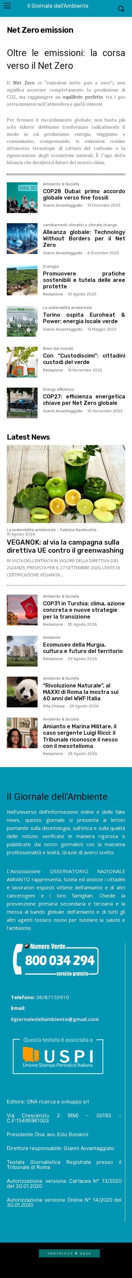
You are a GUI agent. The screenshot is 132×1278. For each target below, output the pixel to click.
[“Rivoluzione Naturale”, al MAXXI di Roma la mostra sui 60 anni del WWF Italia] (22, 692)
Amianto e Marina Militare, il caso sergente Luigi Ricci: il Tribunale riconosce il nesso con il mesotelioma (80, 736)
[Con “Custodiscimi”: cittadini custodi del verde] (22, 362)
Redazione (53, 294)
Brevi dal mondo (58, 349)
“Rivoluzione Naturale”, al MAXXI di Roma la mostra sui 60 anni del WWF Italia (80, 692)
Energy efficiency (58, 390)
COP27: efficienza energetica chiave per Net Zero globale (84, 399)
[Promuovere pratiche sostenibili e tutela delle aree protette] (22, 280)
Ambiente (52, 638)
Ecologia (51, 267)
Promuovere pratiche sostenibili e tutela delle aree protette (84, 280)
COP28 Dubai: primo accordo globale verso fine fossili (84, 194)
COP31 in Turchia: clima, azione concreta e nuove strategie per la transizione (84, 610)
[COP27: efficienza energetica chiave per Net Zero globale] (22, 403)
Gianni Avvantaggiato (63, 205)
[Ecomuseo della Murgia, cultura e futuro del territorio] (22, 651)
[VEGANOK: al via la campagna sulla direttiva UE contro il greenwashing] (66, 484)
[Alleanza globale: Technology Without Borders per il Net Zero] (22, 238)
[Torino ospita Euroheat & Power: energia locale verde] (22, 321)
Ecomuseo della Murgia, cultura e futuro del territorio (83, 648)
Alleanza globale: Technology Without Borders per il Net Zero (84, 238)
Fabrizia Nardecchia (78, 530)
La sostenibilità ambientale (67, 308)
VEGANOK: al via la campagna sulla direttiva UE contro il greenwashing (65, 546)
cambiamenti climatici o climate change (80, 225)
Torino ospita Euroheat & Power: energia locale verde (84, 318)
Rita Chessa (54, 706)
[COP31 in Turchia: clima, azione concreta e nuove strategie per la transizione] (22, 610)
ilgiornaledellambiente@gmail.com (55, 1019)
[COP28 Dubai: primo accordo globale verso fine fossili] (22, 197)
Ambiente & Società (61, 184)
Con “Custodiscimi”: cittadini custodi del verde (84, 359)
